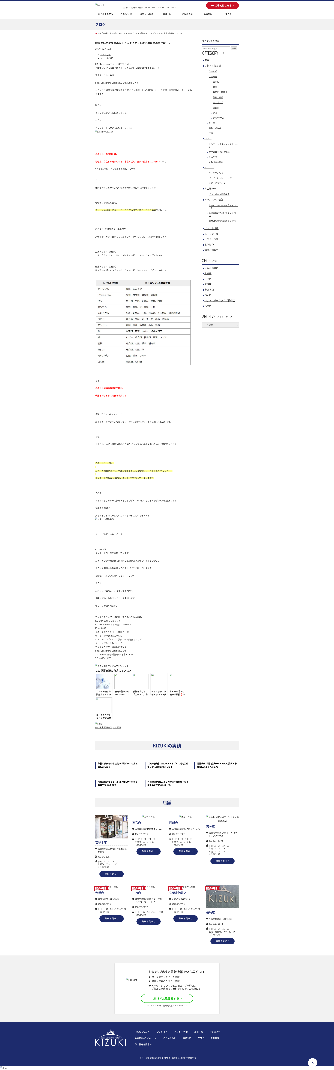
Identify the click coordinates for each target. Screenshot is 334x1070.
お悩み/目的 (162, 1032)
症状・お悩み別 (110, 33)
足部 (215, 113)
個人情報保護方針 (143, 1044)
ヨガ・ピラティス (217, 183)
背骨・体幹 (218, 97)
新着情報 (208, 14)
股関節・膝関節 (220, 92)
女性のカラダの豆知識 (219, 152)
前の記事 (99, 727)
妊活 (211, 133)
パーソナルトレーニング (220, 178)
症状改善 (213, 77)
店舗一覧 (198, 1032)
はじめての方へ (105, 14)
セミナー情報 (211, 239)
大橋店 (207, 273)
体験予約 (187, 1038)
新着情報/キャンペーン (146, 1038)
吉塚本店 (209, 289)
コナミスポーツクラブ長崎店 (219, 300)
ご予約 (223, 5)
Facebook (105, 64)
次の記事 (117, 727)
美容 (206, 60)
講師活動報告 (211, 250)
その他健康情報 (216, 162)
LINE (97, 64)
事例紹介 (209, 245)
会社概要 (215, 1038)
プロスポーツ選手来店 (219, 194)
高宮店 (207, 306)
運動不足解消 (215, 128)
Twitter (113, 64)
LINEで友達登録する (166, 998)
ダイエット (123, 33)
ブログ (228, 14)
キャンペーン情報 (213, 199)
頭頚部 (216, 108)
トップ (100, 33)
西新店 (207, 295)
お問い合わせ (169, 1038)
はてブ (121, 64)
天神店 (207, 284)
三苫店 (207, 279)
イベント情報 (106, 58)
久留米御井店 (211, 268)
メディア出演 (211, 234)
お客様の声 (187, 14)
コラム (207, 138)
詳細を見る (110, 874)
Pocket (128, 64)
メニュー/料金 (146, 14)
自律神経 (213, 71)
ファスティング (216, 173)
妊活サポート (215, 157)
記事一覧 (108, 727)
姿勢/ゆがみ (218, 118)
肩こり (216, 82)
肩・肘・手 (218, 103)
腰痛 (215, 87)
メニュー (209, 167)
